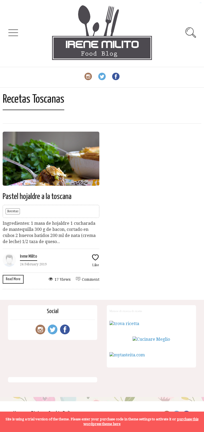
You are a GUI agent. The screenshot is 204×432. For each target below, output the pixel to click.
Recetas (12, 211)
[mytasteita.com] (127, 354)
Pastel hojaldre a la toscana (37, 197)
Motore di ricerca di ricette (125, 311)
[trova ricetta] (124, 323)
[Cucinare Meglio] (151, 339)
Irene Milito (28, 256)
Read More (13, 279)
